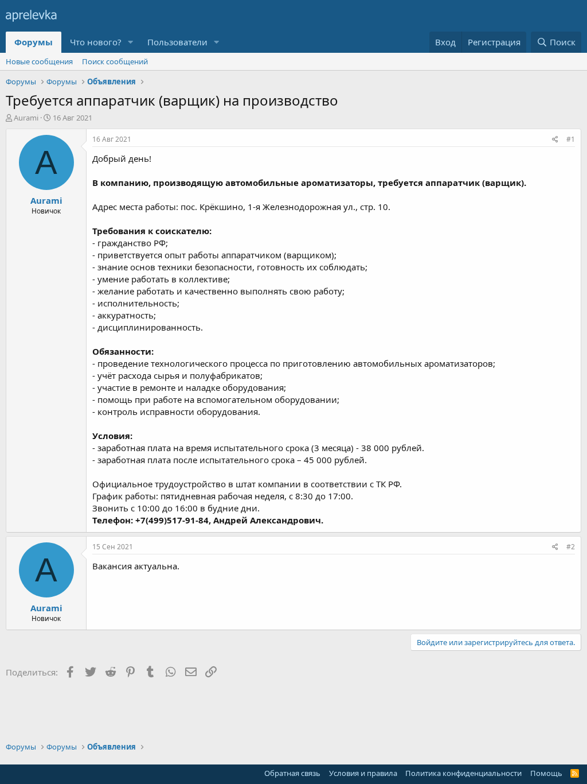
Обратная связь (292, 773)
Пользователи (177, 42)
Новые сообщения (39, 61)
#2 (570, 547)
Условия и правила (363, 773)
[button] (131, 42)
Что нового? (96, 42)
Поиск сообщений (115, 61)
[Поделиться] (555, 139)
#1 (570, 139)
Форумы (33, 42)
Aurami (26, 117)
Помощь (546, 773)
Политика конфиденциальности (463, 773)
